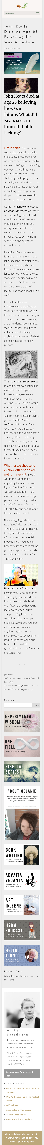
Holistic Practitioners (16, 1114)
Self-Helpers (12, 1105)
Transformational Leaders (19, 1119)
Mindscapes (16, 48)
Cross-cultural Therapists (18, 1110)
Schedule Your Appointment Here (19, 1074)
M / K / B (8, 48)
